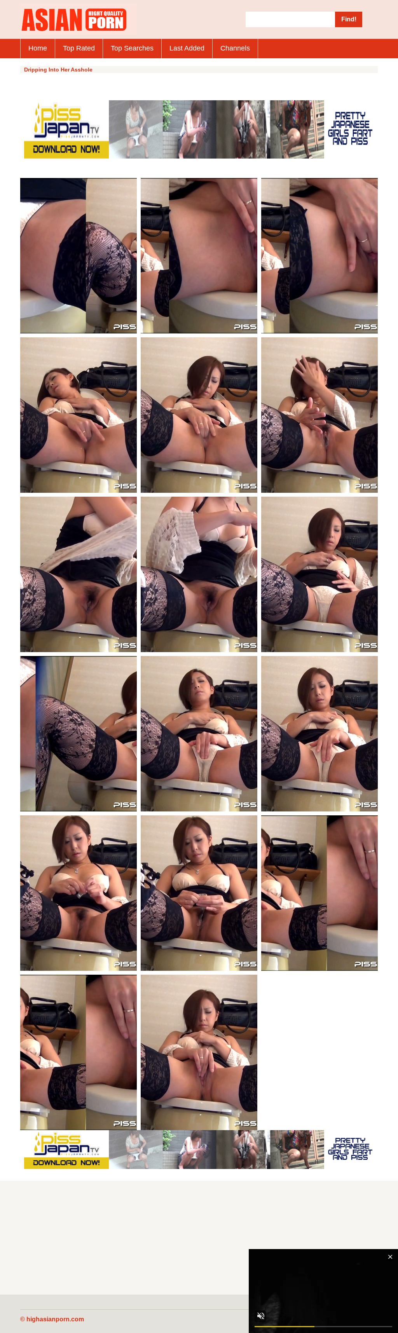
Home (37, 48)
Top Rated (79, 48)
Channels (235, 48)
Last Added (186, 48)
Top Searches (132, 48)
